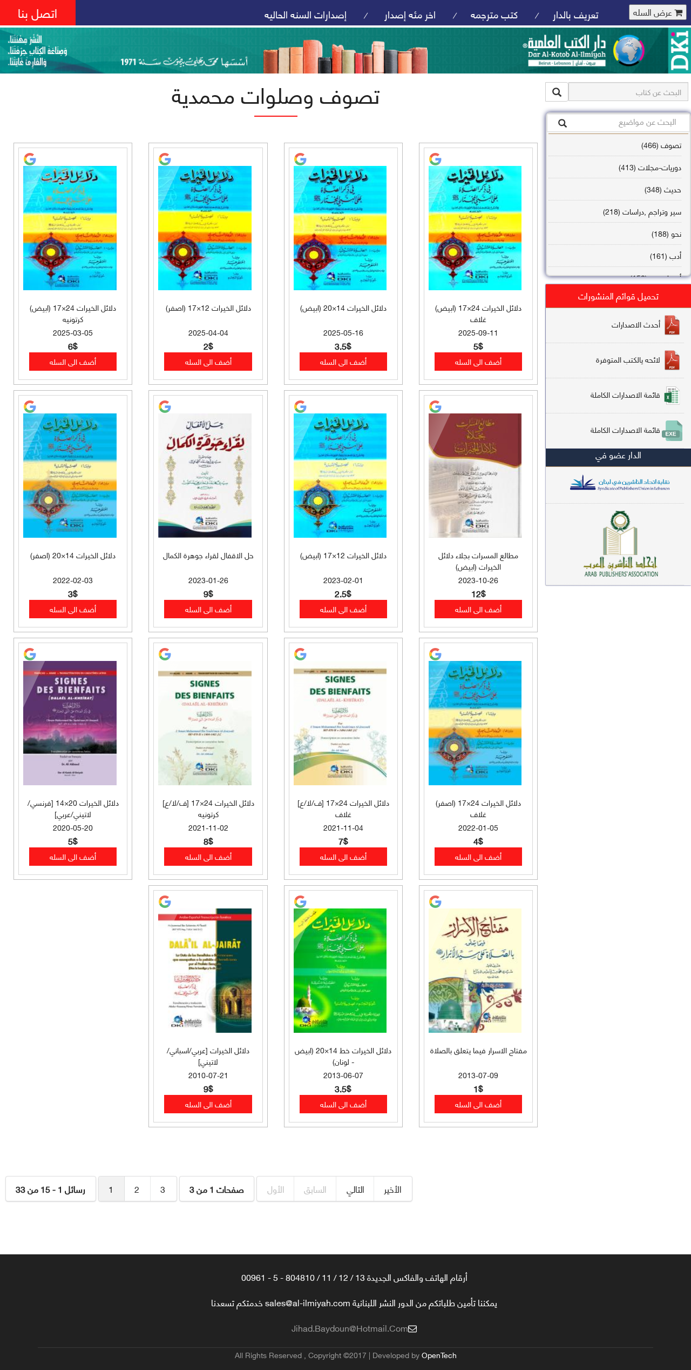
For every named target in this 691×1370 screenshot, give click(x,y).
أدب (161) (665, 255)
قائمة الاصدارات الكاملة (625, 393)
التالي (355, 1188)
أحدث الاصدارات (636, 323)
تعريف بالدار (576, 14)
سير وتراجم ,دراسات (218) (642, 211)
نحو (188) (666, 233)
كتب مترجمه (494, 14)
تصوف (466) (661, 144)
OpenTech (439, 1354)
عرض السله (653, 12)
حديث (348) (663, 189)
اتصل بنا (37, 12)
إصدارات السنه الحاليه (306, 14)
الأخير (393, 1188)
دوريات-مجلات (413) (650, 166)
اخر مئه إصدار (409, 14)
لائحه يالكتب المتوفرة (628, 358)
